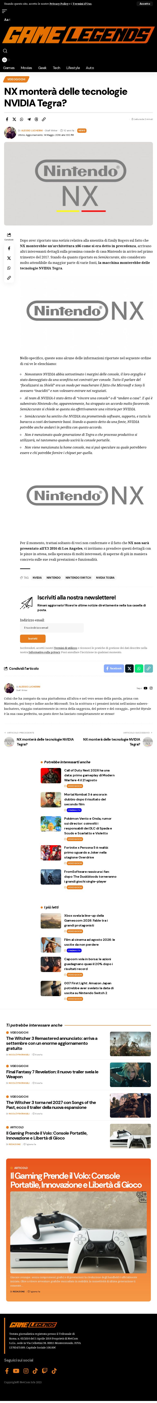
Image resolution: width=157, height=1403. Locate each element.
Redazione (19, 1291)
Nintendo (54, 577)
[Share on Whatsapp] (22, 119)
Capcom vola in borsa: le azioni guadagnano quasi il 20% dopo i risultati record (88, 964)
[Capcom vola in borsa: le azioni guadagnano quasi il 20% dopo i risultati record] (51, 964)
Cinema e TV (74, 810)
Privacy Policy (58, 4)
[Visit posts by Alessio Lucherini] (9, 688)
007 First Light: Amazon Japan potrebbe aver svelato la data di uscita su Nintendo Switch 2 (88, 988)
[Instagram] (151, 688)
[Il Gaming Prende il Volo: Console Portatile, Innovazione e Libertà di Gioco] (78, 1232)
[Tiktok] (54, 1371)
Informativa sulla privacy (44, 652)
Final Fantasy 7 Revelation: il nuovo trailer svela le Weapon (52, 1074)
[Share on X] (14, 119)
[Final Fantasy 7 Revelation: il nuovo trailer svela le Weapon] (130, 1075)
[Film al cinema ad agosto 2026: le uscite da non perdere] (51, 945)
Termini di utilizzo (65, 648)
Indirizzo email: (32, 620)
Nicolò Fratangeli (19, 1054)
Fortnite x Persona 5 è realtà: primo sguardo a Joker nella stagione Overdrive (86, 852)
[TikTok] (35, 1371)
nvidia (37, 577)
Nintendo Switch (78, 577)
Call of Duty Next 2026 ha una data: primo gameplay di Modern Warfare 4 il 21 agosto (89, 775)
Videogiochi (16, 79)
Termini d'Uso (82, 4)
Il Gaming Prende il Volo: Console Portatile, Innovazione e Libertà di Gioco (75, 1180)
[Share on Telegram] (29, 119)
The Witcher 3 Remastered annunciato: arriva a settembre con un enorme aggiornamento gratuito (51, 1043)
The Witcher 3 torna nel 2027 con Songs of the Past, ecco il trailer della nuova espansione (51, 1104)
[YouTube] (145, 688)
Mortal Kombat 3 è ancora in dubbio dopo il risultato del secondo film (85, 799)
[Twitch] (45, 1371)
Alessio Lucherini (32, 130)
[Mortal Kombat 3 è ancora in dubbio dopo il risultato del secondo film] (51, 799)
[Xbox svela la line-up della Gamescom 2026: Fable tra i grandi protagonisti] (51, 921)
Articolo (21, 1168)
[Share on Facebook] (7, 119)
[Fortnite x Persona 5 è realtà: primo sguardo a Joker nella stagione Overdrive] (51, 853)
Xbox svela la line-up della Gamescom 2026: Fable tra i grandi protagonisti (86, 920)
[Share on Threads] (36, 119)
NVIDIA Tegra (105, 577)
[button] (145, 3)
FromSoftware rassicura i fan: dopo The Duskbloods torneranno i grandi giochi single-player (90, 876)
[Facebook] (7, 1371)
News (81, 130)
